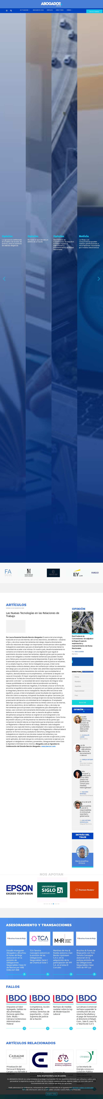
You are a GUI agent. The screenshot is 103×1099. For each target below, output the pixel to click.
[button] (6, 11)
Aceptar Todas (51, 1094)
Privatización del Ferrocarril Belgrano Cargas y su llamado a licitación (17, 1070)
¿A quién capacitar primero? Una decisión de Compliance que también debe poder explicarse (85, 724)
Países (69, 10)
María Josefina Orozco (81, 862)
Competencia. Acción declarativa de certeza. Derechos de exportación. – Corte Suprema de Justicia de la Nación (39, 1012)
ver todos (87, 709)
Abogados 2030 (38, 10)
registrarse (94, 12)
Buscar (82, 702)
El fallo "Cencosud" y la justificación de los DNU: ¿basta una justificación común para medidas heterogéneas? (85, 779)
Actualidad (24, 10)
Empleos (50, 10)
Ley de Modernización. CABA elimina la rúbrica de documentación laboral (85, 750)
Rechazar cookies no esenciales (83, 1088)
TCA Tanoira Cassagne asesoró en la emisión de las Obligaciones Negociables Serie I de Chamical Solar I (40, 956)
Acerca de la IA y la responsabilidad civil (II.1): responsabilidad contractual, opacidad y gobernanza (85, 809)
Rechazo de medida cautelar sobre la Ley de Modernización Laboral (62, 1010)
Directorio (60, 10)
